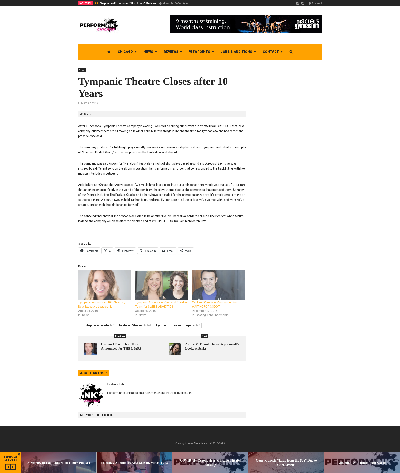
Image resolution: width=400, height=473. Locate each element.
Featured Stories (135, 325)
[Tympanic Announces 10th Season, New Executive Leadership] (104, 285)
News (82, 70)
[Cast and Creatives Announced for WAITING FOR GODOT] (218, 285)
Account (317, 3)
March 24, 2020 (171, 3)
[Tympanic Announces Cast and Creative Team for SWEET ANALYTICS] (161, 285)
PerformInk (115, 384)
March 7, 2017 (89, 103)
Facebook (106, 414)
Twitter (87, 414)
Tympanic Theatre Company (178, 325)
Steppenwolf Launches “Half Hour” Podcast (128, 3)
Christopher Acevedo (97, 325)
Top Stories (85, 3)
